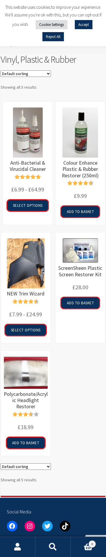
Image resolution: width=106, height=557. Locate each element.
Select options (28, 205)
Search (53, 547)
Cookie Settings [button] (51, 24)
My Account (17, 547)
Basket (82, 542)
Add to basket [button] (80, 211)
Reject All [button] (53, 36)
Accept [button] (83, 24)
